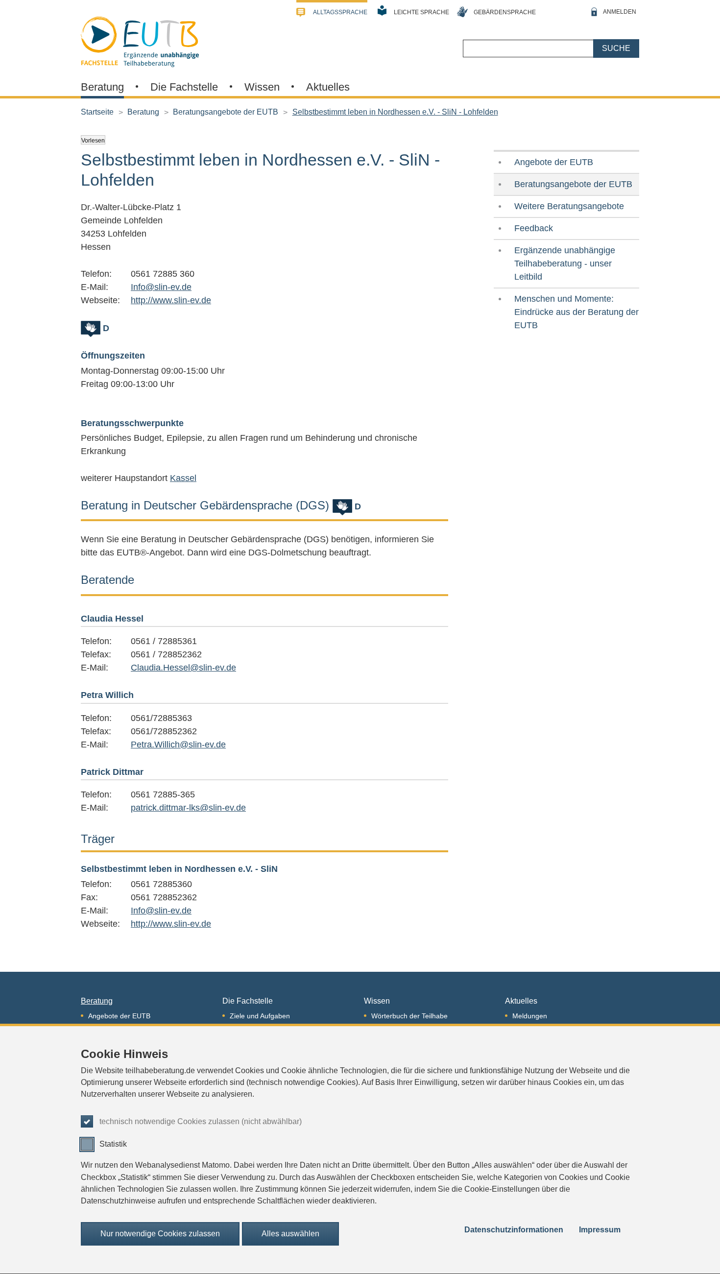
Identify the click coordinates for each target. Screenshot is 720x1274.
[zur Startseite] (140, 40)
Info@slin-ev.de (161, 287)
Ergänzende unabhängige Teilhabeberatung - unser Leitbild (564, 263)
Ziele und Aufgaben (260, 1016)
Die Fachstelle (184, 87)
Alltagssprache (340, 12)
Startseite (97, 112)
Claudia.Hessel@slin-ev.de (183, 668)
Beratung (102, 87)
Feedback (533, 228)
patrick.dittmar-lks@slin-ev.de (188, 808)
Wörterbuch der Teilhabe (409, 1016)
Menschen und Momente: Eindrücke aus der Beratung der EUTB (576, 312)
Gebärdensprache (505, 12)
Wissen (262, 87)
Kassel (183, 478)
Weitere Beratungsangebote (569, 206)
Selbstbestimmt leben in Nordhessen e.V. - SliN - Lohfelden (395, 112)
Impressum (600, 1230)
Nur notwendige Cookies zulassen (160, 1234)
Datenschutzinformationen (513, 1230)
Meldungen (529, 1016)
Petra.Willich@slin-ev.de (178, 744)
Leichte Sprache (421, 12)
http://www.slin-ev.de (171, 300)
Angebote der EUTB (553, 162)
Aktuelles (328, 87)
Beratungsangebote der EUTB (225, 112)
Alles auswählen (290, 1234)
